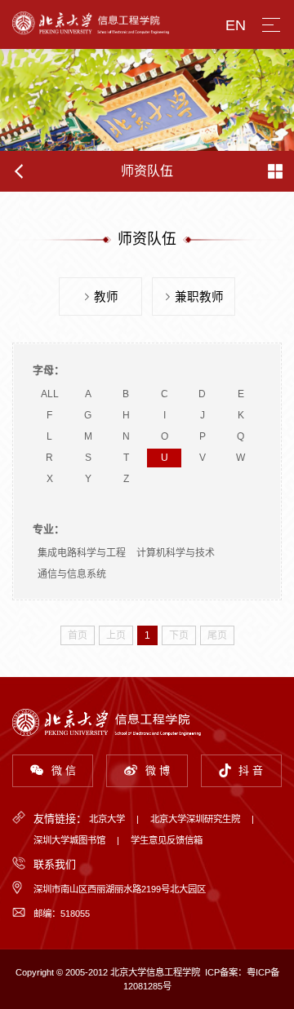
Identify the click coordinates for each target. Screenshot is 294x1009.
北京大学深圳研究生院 (195, 819)
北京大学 (107, 819)
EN (235, 25)
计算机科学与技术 (175, 553)
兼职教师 (199, 296)
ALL (50, 394)
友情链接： (60, 818)
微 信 (63, 770)
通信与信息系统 (72, 574)
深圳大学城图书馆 (69, 840)
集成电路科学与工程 (82, 553)
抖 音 (250, 770)
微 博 (157, 770)
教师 (106, 296)
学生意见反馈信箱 (167, 840)
